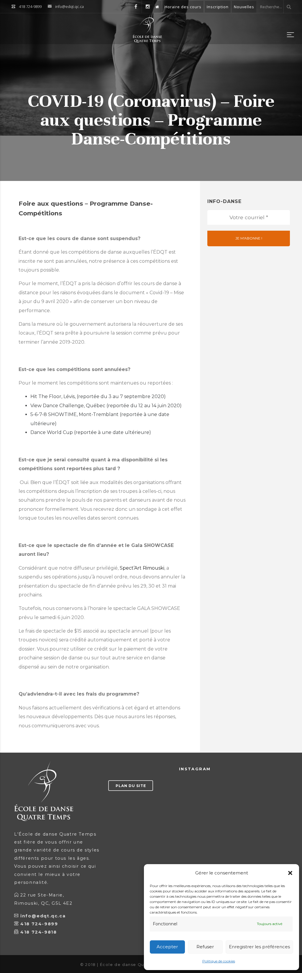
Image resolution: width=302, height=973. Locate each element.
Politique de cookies (218, 961)
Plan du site (131, 786)
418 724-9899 (39, 924)
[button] (290, 873)
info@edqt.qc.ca (69, 6)
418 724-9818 (38, 932)
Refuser (205, 946)
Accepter (167, 946)
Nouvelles (244, 6)
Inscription (218, 6)
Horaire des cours (183, 6)
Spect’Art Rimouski (142, 568)
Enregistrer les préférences (259, 946)
